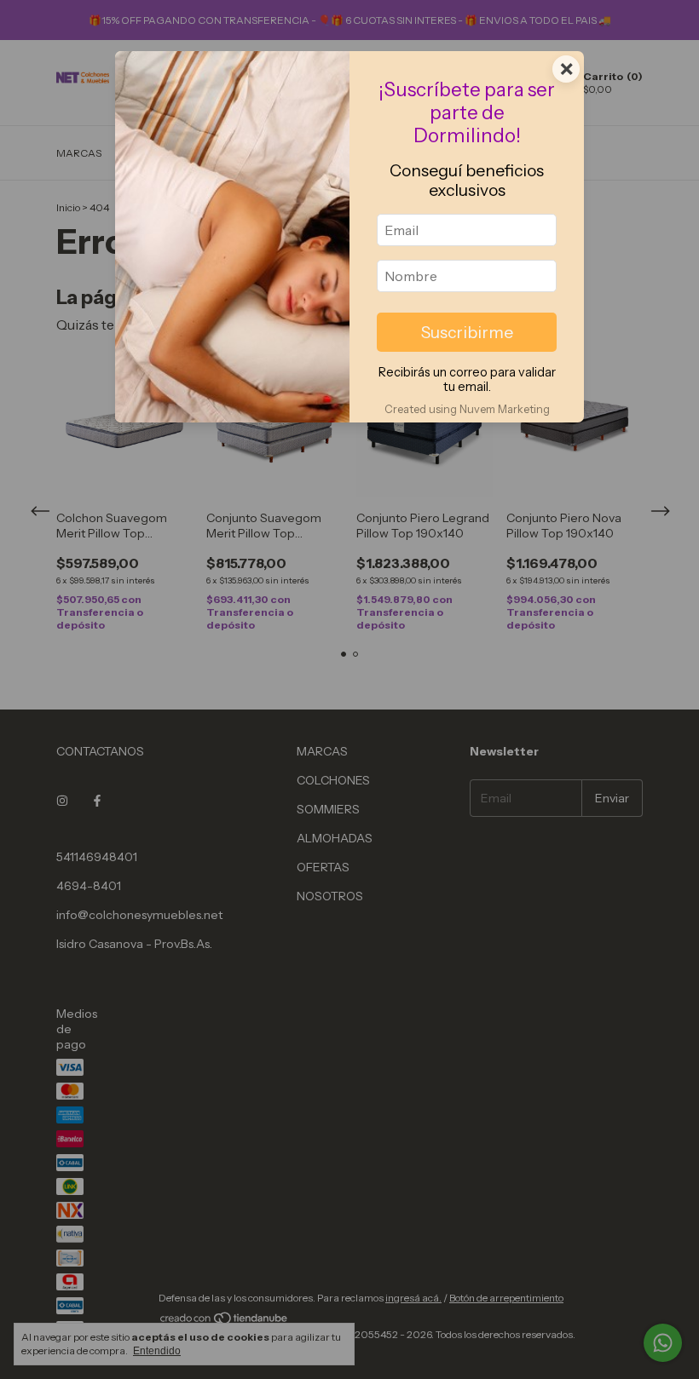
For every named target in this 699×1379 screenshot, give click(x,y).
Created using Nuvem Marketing (467, 409)
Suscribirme (467, 332)
